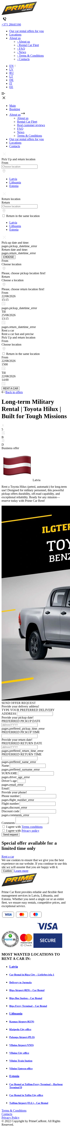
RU (11, 73)
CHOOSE (8, 257)
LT (11, 76)
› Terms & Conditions (30, 55)
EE (11, 87)
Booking (14, 109)
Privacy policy (30, 830)
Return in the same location (23, 216)
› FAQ (21, 48)
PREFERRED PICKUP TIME (21, 732)
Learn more (21, 870)
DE (11, 80)
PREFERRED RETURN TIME (22, 754)
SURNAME (9, 773)
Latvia (13, 179)
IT (10, 83)
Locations (15, 34)
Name (5, 765)
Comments (8, 823)
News (20, 132)
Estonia (13, 186)
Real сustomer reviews (31, 125)
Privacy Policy (10, 1117)
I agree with (24, 826)
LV (11, 69)
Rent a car (8, 856)
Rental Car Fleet (27, 121)
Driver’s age (9, 780)
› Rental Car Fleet (28, 45)
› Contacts (23, 59)
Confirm (7, 871)
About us (15, 38)
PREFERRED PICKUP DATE (21, 721)
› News (21, 52)
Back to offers (14, 392)
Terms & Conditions (29, 135)
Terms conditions (32, 826)
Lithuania (15, 182)
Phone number (10, 796)
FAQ (20, 128)
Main (12, 105)
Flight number (10, 803)
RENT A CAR (10, 388)
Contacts (14, 146)
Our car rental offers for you (26, 31)
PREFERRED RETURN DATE (22, 743)
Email (5, 788)
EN (11, 66)
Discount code (10, 811)
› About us (23, 41)
